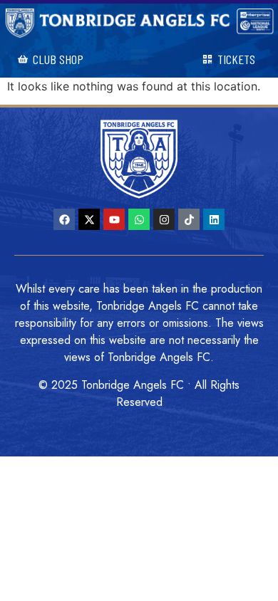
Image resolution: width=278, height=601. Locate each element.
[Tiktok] (189, 219)
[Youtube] (114, 219)
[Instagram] (164, 219)
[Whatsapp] (139, 219)
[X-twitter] (89, 219)
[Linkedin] (214, 219)
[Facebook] (64, 219)
